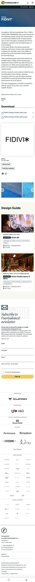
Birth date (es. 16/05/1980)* (9, 364)
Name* (3, 343)
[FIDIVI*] (11, 190)
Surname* (4, 350)
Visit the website (8, 168)
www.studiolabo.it (8, 549)
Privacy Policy (5, 573)
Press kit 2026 (5, 556)
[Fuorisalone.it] (10, 2)
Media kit (3, 554)
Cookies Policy (14, 573)
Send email (6, 164)
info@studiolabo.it (8, 547)
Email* (3, 357)
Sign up (17, 376)
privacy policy (16, 372)
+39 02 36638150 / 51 (8, 545)
